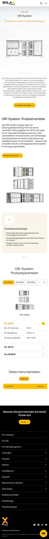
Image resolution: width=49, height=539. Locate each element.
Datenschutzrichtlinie (34, 534)
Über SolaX (7, 488)
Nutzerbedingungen (22, 534)
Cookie (3, 534)
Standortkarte (11, 534)
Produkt (5, 458)
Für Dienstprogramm (11, 446)
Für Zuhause (8, 434)
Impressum (5, 536)
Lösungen (6, 452)
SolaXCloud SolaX (10, 494)
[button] (44, 282)
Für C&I (5, 440)
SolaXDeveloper (9, 506)
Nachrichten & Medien (12, 482)
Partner (5, 464)
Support (6, 476)
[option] (24, 49)
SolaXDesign (8, 500)
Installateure (8, 470)
